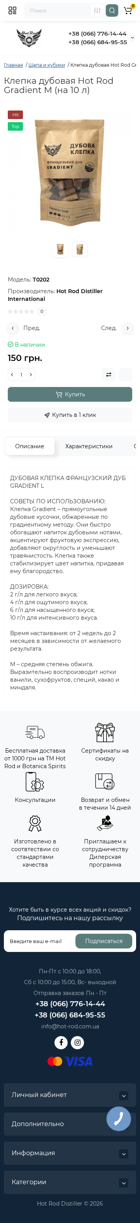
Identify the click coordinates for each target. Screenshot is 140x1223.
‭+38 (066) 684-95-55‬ (97, 42)
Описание (29, 446)
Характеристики (89, 446)
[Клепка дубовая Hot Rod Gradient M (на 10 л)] (70, 173)
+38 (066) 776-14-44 (97, 33)
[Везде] (97, 10)
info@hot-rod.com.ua (70, 1026)
